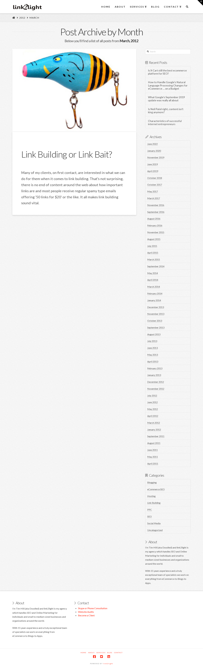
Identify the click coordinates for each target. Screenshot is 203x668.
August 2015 (153, 239)
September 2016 (155, 211)
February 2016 (154, 225)
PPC (149, 509)
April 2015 (152, 252)
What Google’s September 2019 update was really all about (166, 99)
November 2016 (155, 205)
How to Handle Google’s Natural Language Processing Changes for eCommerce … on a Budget (168, 85)
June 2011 (152, 449)
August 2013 (153, 334)
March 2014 (153, 286)
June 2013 (152, 347)
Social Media (153, 523)
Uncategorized (155, 530)
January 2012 (154, 429)
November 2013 (155, 313)
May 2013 (152, 354)
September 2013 (155, 327)
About (91, 652)
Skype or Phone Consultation (92, 608)
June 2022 (152, 143)
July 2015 (152, 246)
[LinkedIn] (108, 656)
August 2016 (153, 218)
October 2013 (154, 320)
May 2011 (152, 456)
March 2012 (153, 422)
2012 (22, 17)
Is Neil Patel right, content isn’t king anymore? (165, 111)
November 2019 (155, 157)
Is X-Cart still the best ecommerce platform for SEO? (167, 72)
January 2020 (154, 150)
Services (101, 652)
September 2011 (155, 436)
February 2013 (154, 368)
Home (83, 652)
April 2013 (152, 361)
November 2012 (155, 388)
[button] (200, 3)
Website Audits (86, 611)
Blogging (152, 482)
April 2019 (152, 171)
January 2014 (154, 300)
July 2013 (152, 341)
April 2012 (152, 415)
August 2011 (153, 443)
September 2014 (155, 266)
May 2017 (152, 191)
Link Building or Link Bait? (66, 154)
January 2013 (154, 375)
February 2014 (154, 293)
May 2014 (152, 273)
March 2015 (153, 259)
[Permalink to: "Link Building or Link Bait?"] (74, 90)
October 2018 (154, 177)
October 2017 (154, 184)
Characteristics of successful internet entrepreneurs (165, 122)
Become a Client (86, 615)
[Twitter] (101, 656)
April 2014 (152, 279)
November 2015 (155, 232)
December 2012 (155, 381)
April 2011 (152, 463)
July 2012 (152, 395)
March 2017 (153, 198)
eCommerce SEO (156, 489)
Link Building (153, 502)
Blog (109, 652)
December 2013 (155, 307)
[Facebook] (94, 656)
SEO (149, 516)
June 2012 (152, 402)
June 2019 (152, 164)
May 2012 (152, 409)
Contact (118, 652)
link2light (108, 663)
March (34, 17)
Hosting (151, 496)
